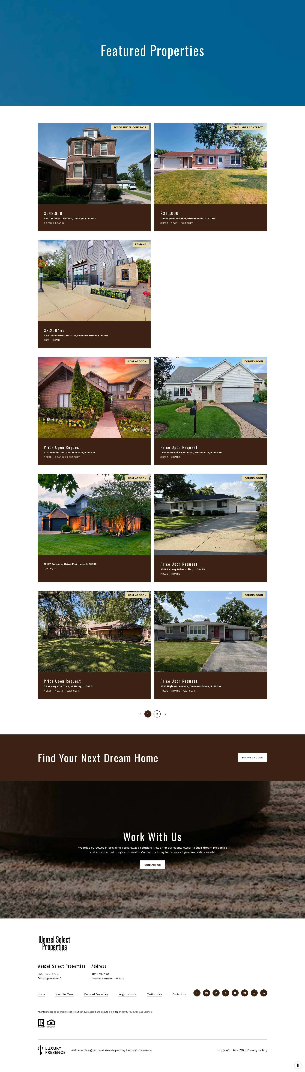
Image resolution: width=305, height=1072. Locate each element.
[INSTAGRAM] (206, 992)
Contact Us (179, 994)
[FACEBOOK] (197, 992)
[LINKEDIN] (216, 992)
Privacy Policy (257, 1050)
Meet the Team (64, 994)
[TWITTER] (225, 992)
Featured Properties (96, 994)
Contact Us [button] (152, 864)
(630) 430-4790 (48, 973)
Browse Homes (252, 757)
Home (41, 994)
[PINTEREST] (244, 992)
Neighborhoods (127, 994)
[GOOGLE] (263, 992)
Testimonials (154, 994)
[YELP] (254, 992)
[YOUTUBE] (235, 992)
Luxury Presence (139, 1050)
